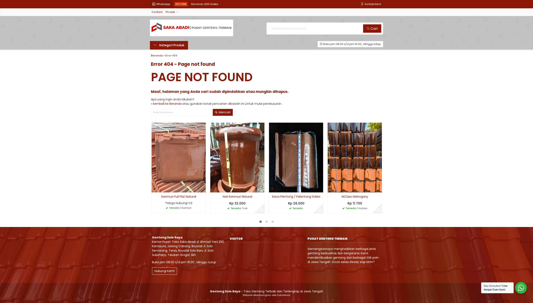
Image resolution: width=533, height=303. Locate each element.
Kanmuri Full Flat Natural (178, 197)
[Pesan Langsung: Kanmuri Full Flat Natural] (155, 188)
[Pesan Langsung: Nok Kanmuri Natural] (213, 188)
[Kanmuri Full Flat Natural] (179, 157)
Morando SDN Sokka (204, 4)
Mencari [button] (224, 112)
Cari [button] (374, 28)
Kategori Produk (171, 45)
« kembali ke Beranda (166, 104)
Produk (170, 12)
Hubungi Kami (164, 271)
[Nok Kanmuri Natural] (237, 157)
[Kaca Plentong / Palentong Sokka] (296, 157)
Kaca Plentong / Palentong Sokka (296, 197)
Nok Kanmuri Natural (237, 197)
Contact (157, 12)
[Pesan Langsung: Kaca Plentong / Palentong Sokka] (272, 188)
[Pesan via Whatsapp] (261, 210)
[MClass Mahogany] (355, 157)
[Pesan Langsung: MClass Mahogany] (331, 188)
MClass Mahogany (355, 197)
